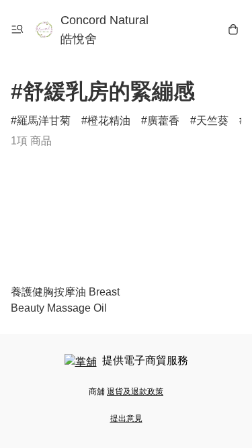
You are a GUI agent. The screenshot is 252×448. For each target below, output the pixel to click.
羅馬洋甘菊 (44, 120)
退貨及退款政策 (135, 391)
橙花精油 (108, 120)
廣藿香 (163, 120)
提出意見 (126, 418)
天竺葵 (212, 120)
